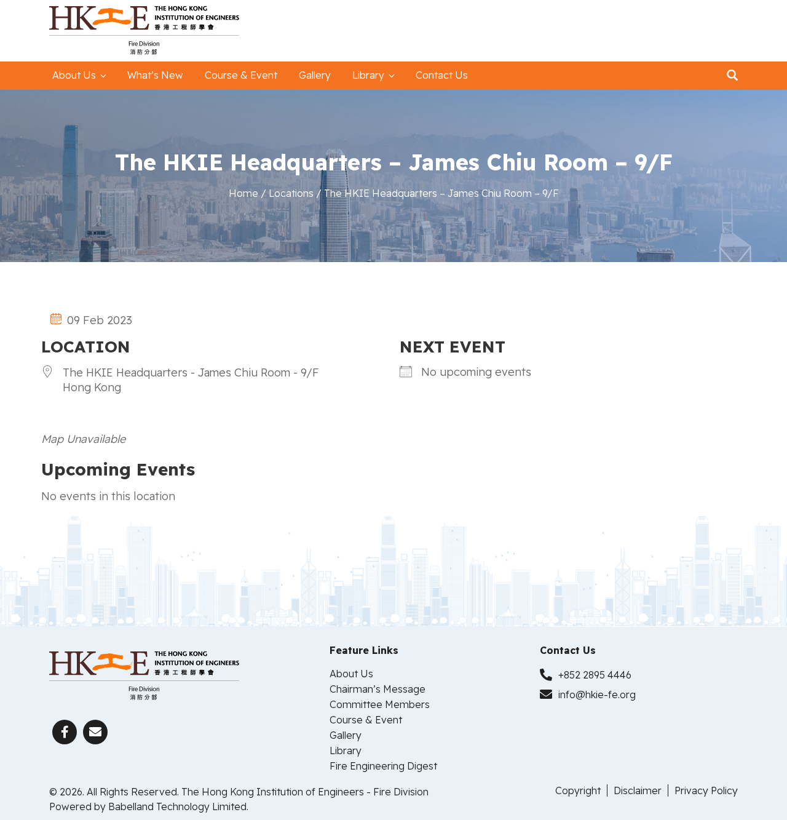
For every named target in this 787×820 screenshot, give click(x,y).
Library (368, 75)
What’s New (155, 75)
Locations (291, 193)
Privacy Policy (706, 790)
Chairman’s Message (377, 689)
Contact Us (442, 75)
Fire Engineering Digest (383, 766)
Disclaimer (638, 790)
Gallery (315, 75)
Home (243, 193)
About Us (74, 75)
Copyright (578, 790)
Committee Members (380, 704)
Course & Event (241, 75)
